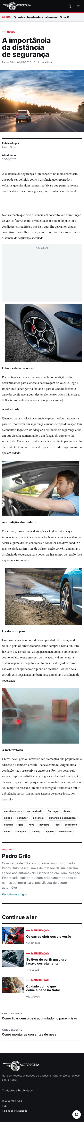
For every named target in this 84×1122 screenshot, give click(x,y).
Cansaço (53, 811)
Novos (11, 31)
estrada (8, 824)
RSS (4, 1105)
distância (38, 817)
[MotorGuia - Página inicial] (16, 6)
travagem (20, 831)
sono (7, 831)
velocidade (65, 831)
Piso (57, 824)
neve (31, 824)
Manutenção (40, 930)
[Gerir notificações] (76, 1114)
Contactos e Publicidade (17, 1090)
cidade (8, 817)
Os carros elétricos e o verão (48, 936)
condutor (22, 817)
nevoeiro (44, 824)
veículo (50, 831)
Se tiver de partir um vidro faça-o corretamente (46, 961)
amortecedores (13, 811)
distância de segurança (62, 817)
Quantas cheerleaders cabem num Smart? (42, 17)
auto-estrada (34, 811)
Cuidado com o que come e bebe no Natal (43, 988)
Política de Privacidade (14, 1110)
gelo (20, 824)
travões (35, 831)
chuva (66, 811)
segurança (71, 824)
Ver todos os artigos (14, 894)
